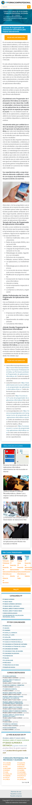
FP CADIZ (5, 772)
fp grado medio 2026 (19, 745)
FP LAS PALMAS (21, 779)
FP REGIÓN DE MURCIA (9, 667)
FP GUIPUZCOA (21, 775)
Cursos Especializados (10, 613)
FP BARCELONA (21, 768)
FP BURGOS (6, 770)
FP (12, 15)
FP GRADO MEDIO (7, 601)
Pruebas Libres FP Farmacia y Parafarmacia (12, 680)
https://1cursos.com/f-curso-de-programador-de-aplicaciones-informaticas (17, 398)
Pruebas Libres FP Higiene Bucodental (15, 711)
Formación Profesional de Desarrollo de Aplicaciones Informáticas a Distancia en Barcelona (6, 571)
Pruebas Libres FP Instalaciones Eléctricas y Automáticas (13, 697)
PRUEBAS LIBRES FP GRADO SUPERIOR (13, 608)
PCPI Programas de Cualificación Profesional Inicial (13, 616)
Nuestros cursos (16, 794)
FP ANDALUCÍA (7, 625)
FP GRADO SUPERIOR (8, 599)
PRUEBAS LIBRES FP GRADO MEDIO (12, 611)
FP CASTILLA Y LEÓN (8, 635)
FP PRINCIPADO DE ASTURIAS (11, 665)
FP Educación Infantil (10, 727)
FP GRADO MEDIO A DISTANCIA (11, 606)
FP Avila (5, 766)
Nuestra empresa (16, 796)
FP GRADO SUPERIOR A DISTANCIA (12, 604)
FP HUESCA (20, 777)
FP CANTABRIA (21, 772)
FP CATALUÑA (7, 637)
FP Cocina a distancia (9, 676)
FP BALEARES (7, 768)
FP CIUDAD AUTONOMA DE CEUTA (12, 639)
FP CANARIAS (6, 630)
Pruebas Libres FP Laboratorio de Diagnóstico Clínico (13, 715)
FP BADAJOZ (20, 766)
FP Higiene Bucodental (10, 689)
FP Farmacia (6, 720)
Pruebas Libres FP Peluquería (12, 693)
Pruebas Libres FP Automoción (12, 707)
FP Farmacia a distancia (10, 724)
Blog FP (17, 15)
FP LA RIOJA (6, 779)
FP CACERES (20, 770)
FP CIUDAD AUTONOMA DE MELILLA (13, 642)
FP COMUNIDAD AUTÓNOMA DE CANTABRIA (15, 644)
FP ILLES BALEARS (8, 660)
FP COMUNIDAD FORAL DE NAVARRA (13, 651)
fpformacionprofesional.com (20, 800)
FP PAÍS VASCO (7, 662)
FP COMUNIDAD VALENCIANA (11, 653)
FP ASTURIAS (21, 764)
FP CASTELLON (7, 774)
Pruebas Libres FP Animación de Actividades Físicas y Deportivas (13, 702)
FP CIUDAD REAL (22, 774)
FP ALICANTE (6, 764)
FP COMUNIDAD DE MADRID (10, 648)
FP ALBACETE (21, 763)
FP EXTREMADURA (8, 655)
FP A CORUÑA (7, 763)
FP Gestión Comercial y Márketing (13, 685)
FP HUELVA (6, 777)
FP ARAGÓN (6, 628)
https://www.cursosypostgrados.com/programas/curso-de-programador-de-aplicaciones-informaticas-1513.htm (17, 415)
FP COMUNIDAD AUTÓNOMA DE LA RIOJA (14, 646)
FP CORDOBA (6, 775)
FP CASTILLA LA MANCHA (10, 632)
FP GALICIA (6, 658)
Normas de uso (16, 791)
